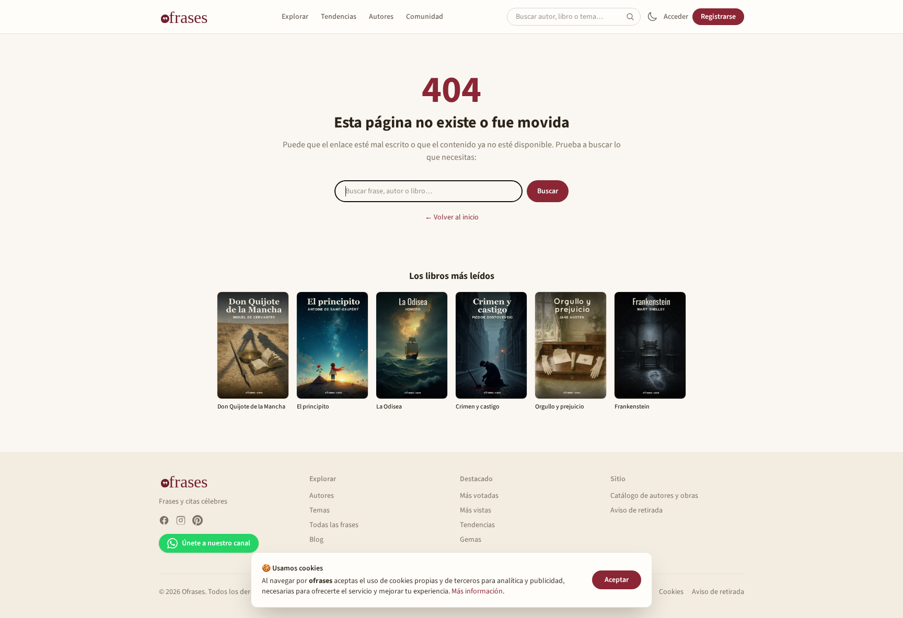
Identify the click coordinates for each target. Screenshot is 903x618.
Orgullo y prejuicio (559, 407)
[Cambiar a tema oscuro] (652, 16)
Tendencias (338, 16)
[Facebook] (164, 520)
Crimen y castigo (478, 407)
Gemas (470, 539)
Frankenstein (632, 407)
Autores (381, 16)
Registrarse (718, 16)
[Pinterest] (197, 520)
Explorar (295, 16)
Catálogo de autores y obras (654, 496)
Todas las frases (333, 525)
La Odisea (389, 407)
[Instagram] (181, 520)
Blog (316, 539)
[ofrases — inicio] (188, 16)
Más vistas (475, 510)
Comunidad (424, 16)
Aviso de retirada (636, 510)
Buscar (547, 191)
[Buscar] (633, 17)
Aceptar (617, 580)
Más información (477, 591)
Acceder (676, 16)
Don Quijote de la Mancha (251, 407)
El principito (313, 407)
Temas (319, 510)
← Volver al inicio (452, 217)
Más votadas (479, 496)
